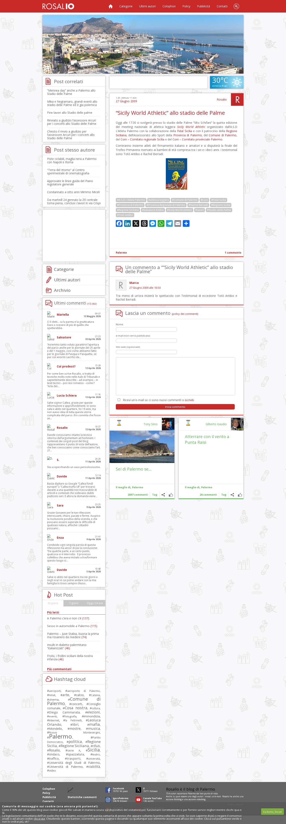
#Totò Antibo (125, 215)
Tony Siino (150, 424)
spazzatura (76, 754)
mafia (94, 724)
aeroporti (55, 691)
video (52, 770)
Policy (186, 6)
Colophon (169, 6)
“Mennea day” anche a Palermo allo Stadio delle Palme (71, 92)
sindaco (54, 754)
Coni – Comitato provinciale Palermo (197, 139)
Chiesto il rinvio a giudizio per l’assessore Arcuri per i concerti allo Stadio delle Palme (71, 134)
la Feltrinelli (73, 720)
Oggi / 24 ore (95, 603)
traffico (54, 758)
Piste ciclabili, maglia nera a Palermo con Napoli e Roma (72, 160)
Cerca (236, 6)
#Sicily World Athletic (179, 210)
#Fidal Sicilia (218, 200)
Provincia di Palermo (187, 135)
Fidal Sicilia (184, 131)
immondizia (92, 716)
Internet (54, 720)
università (94, 758)
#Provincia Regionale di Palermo (166, 205)
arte (65, 694)
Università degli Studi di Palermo (74, 762)
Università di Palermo (66, 766)
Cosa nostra (76, 707)
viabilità (94, 766)
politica (75, 741)
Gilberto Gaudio (216, 424)
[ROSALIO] (58, 6)
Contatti (222, 6)
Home (110, 6)
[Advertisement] (143, 44)
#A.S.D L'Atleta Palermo (131, 200)
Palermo (121, 252)
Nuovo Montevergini (74, 732)
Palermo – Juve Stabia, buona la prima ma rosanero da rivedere (73, 635)
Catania (95, 695)
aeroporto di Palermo (83, 691)
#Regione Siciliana (128, 210)
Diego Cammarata (64, 712)
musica (94, 728)
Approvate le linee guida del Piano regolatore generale (70, 182)
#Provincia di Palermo (130, 205)
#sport (199, 210)
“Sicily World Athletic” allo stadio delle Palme (170, 112)
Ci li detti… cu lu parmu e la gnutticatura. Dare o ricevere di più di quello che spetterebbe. (70, 325)
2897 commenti (138, 494)
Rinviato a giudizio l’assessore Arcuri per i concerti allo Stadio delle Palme (71, 122)
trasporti (73, 758)
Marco (134, 283)
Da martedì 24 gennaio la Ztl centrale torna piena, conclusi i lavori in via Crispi (74, 201)
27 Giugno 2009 (126, 101)
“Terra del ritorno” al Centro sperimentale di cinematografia (68, 171)
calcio (80, 695)
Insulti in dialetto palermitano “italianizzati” (66, 646)
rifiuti (96, 746)
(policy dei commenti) (185, 314)
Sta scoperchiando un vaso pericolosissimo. (74, 467)
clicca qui (39, 818)
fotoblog (178, 799)
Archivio (62, 290)
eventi (53, 716)
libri (75, 724)
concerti (76, 704)
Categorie (126, 6)
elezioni (93, 712)
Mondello (55, 729)
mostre (75, 728)
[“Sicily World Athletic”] (176, 188)
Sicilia (94, 750)
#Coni (204, 200)
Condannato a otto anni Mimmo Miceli (73, 192)
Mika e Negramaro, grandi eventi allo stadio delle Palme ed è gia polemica (72, 103)
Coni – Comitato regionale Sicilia (142, 139)
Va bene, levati (272, 812)
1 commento (233, 252)
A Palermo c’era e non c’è (68, 618)
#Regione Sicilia (220, 205)
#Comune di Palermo (184, 200)
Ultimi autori (147, 6)
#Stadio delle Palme (219, 210)
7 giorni (74, 603)
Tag (223, 494)
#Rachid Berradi (198, 205)
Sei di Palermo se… (134, 469)
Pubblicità (203, 6)
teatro (96, 754)
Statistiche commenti (82, 797)
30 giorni (53, 603)
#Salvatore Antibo (153, 210)
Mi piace (239, 494)
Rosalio (222, 99)
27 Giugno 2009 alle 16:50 (145, 288)
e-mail (218, 796)
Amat (52, 695)
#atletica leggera (158, 200)
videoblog (200, 799)
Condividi (232, 494)
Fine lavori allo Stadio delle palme (69, 113)
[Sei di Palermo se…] (142, 447)
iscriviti (189, 400)
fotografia (70, 716)
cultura (96, 708)
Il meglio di (192, 487)
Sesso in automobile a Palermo (72, 626)
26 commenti (208, 494)
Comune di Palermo (222, 135)
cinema (54, 700)
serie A (73, 750)
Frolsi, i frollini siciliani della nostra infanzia (70, 657)
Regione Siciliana (75, 745)
